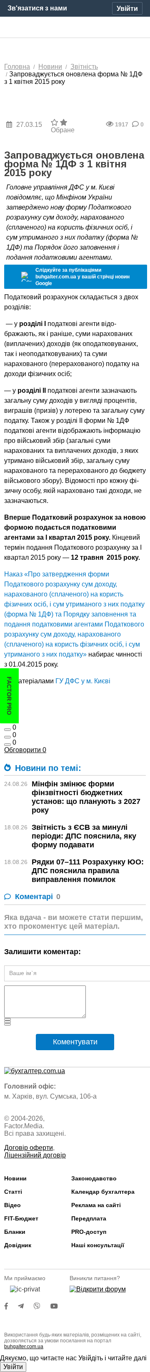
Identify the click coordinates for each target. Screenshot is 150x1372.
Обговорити (25, 749)
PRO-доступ (88, 1231)
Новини (15, 1178)
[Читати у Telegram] (26, 1306)
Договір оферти (28, 1147)
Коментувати (75, 1042)
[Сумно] (7, 729)
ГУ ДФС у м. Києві (82, 681)
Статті (13, 1191)
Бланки (14, 1231)
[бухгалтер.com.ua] (75, 27)
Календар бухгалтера (103, 1191)
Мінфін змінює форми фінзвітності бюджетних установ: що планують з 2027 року (86, 797)
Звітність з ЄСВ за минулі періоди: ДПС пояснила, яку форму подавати (84, 836)
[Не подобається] (7, 744)
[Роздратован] (7, 737)
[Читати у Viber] (42, 1306)
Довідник (17, 1245)
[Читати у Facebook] (11, 1306)
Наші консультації (97, 1245)
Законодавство (94, 1178)
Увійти (13, 1366)
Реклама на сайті (96, 1205)
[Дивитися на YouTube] (58, 1306)
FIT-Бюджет (21, 1218)
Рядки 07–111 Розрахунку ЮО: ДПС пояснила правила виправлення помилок (88, 871)
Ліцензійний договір (35, 1155)
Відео (12, 1205)
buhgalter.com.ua (23, 1346)
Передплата (88, 1218)
